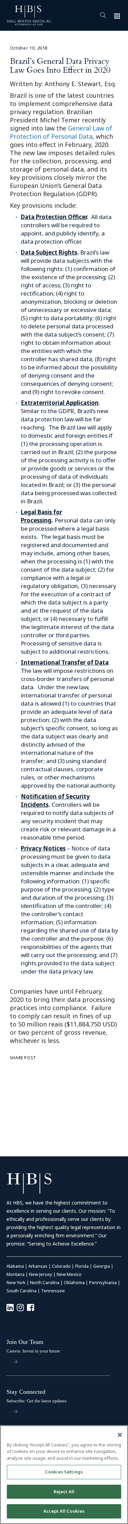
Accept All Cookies (64, 1511)
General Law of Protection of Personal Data (61, 132)
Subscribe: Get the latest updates (36, 1400)
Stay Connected (25, 1391)
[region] (64, 1474)
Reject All (64, 1491)
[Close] (119, 1434)
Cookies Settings (64, 1472)
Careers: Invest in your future (33, 1350)
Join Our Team (24, 1341)
